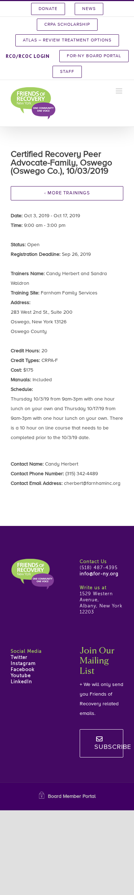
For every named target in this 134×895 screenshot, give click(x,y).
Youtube (21, 675)
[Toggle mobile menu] (119, 91)
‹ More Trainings (67, 193)
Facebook (23, 669)
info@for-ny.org (99, 574)
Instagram (23, 663)
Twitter (19, 657)
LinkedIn (21, 682)
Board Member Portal (72, 796)
